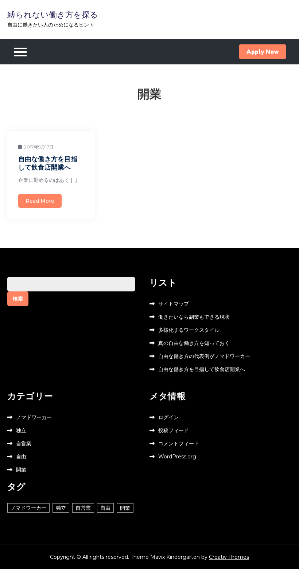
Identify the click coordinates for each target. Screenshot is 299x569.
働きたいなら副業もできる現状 (194, 317)
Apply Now (262, 51)
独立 (21, 430)
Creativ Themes (229, 557)
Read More (40, 201)
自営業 (23, 443)
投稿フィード (173, 430)
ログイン (168, 417)
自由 (21, 456)
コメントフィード (178, 443)
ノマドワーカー (34, 417)
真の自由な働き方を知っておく (194, 343)
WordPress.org (177, 456)
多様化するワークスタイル (189, 330)
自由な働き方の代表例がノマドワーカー (204, 356)
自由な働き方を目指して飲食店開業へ (47, 163)
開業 (21, 469)
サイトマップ (173, 304)
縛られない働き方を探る (52, 14)
